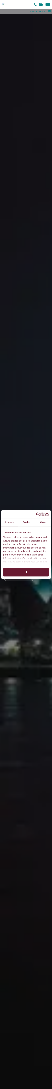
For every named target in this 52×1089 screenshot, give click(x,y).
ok (26, 572)
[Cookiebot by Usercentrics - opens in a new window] (37, 514)
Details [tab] (26, 522)
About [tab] (42, 522)
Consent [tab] (9, 522)
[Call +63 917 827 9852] (35, 4)
